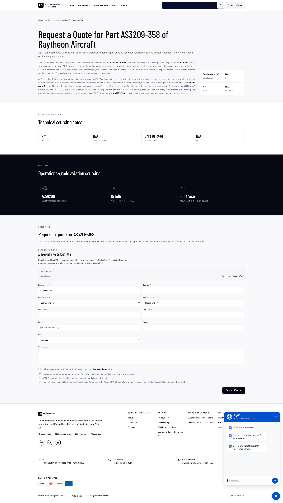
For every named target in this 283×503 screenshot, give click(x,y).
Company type (44, 297)
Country (42, 334)
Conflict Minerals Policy (167, 427)
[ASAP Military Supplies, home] (49, 5)
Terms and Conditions (103, 369)
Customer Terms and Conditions (201, 422)
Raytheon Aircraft (63, 20)
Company (147, 310)
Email (41, 322)
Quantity (147, 285)
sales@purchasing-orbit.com (197, 462)
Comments (42, 347)
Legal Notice (223, 418)
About (114, 5)
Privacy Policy (163, 418)
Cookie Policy (163, 422)
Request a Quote (235, 5)
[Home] (46, 414)
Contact (125, 5)
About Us (131, 418)
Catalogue (83, 5)
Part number (44, 285)
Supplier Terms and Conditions (200, 418)
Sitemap (131, 427)
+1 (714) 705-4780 (122, 462)
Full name (43, 310)
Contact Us (132, 422)
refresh (275, 417)
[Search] (220, 5)
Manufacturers (101, 5)
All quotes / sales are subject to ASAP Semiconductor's (77, 369)
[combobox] (198, 5)
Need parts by (149, 297)
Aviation (49, 20)
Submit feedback (235, 496)
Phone (146, 322)
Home (71, 5)
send (275, 480)
